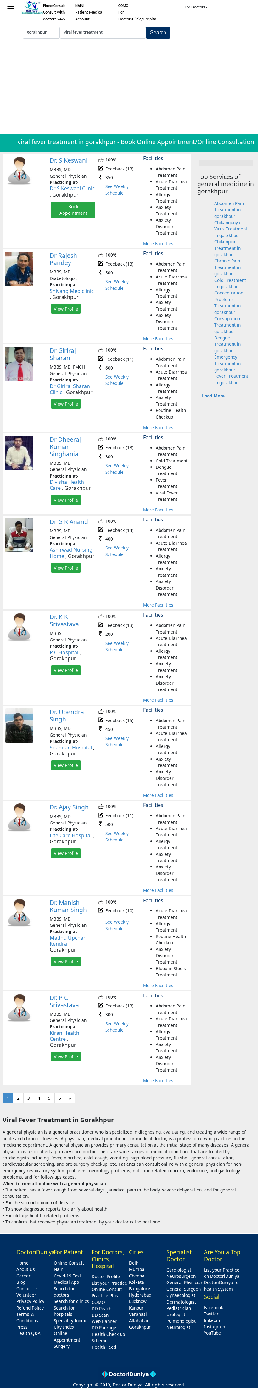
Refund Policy (30, 1308)
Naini (59, 1269)
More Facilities (158, 243)
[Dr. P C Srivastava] (19, 1020)
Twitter (211, 1314)
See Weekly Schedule (117, 189)
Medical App (66, 1282)
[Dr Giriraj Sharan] (19, 379)
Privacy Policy (30, 1301)
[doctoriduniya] (32, 13)
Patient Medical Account (89, 13)
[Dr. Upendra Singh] (19, 741)
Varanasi (138, 1314)
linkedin (212, 1320)
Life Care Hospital (71, 835)
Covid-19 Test (67, 1276)
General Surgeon (183, 1289)
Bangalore (139, 1289)
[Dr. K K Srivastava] (19, 640)
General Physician (184, 1282)
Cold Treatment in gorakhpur (230, 283)
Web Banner (104, 1321)
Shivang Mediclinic (72, 291)
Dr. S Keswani (68, 160)
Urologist (175, 1314)
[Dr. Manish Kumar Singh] (19, 925)
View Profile (66, 309)
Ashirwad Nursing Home (71, 552)
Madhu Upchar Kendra (68, 940)
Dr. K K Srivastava (64, 620)
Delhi (134, 1263)
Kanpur (136, 1308)
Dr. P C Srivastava (64, 1001)
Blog (20, 1282)
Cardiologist (178, 1270)
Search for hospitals (64, 1311)
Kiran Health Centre (64, 1035)
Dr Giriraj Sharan (63, 354)
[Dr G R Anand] (19, 551)
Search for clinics (71, 1301)
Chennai (137, 1276)
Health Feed (104, 1347)
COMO (98, 1302)
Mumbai (137, 1269)
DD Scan (100, 1315)
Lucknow (138, 1301)
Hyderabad (140, 1295)
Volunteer (26, 1295)
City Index (64, 1327)
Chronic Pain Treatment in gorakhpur (227, 267)
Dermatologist (181, 1302)
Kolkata (136, 1282)
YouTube (212, 1333)
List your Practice (109, 1283)
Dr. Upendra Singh (67, 715)
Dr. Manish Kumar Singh (68, 906)
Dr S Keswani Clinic (72, 188)
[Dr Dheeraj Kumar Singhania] (19, 468)
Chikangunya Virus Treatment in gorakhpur (230, 228)
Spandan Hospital (71, 747)
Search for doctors (64, 1292)
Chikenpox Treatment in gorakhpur (227, 248)
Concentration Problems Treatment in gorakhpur (228, 302)
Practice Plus (105, 1296)
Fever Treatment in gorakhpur (231, 379)
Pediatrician (178, 1308)
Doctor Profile (106, 1276)
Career (23, 1276)
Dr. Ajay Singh (69, 807)
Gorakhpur (140, 1327)
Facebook (213, 1307)
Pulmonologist (181, 1321)
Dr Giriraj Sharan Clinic (70, 389)
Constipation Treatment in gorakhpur (227, 325)
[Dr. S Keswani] (19, 183)
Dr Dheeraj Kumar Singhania (65, 446)
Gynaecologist (180, 1295)
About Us (25, 1269)
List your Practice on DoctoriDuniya (221, 1273)
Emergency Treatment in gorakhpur (227, 363)
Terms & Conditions (27, 1317)
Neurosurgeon (181, 1276)
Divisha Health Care (67, 484)
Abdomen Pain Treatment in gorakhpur (229, 209)
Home (22, 1263)
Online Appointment (67, 1336)
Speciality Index (70, 1321)
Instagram (214, 1327)
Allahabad (139, 1321)
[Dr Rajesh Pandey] (19, 284)
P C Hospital (64, 652)
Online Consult (69, 1263)
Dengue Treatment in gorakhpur (227, 344)
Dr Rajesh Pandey (63, 259)
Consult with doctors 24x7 (54, 13)
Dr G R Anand (69, 521)
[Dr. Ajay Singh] (19, 830)
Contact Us (27, 1289)
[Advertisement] (129, 87)
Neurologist (178, 1327)
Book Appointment (73, 209)
